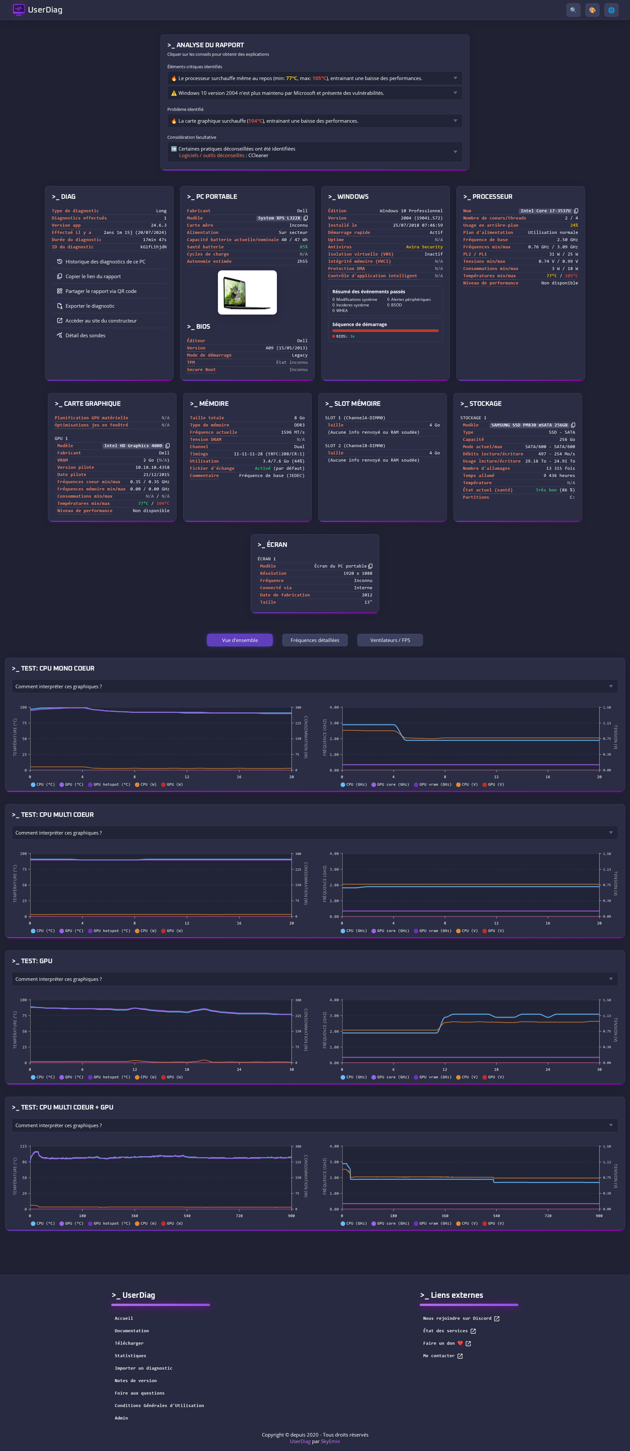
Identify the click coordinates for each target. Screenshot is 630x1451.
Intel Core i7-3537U (546, 211)
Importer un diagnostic (144, 1368)
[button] (109, 276)
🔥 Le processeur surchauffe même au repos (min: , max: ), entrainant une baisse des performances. (296, 78)
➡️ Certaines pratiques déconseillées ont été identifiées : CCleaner (233, 151)
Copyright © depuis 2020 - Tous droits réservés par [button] (315, 1437)
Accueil (124, 1318)
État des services (445, 1331)
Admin (121, 1418)
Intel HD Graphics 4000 (133, 446)
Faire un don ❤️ (443, 1343)
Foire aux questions (140, 1393)
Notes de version (136, 1381)
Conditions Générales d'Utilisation (159, 1406)
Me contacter (439, 1356)
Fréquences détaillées (315, 640)
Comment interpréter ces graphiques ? (58, 686)
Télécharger (129, 1343)
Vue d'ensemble (240, 640)
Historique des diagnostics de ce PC (105, 261)
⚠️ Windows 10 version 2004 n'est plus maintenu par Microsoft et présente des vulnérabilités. (277, 93)
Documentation (132, 1331)
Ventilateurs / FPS (390, 640)
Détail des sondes (85, 335)
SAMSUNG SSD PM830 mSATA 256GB (530, 425)
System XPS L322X (279, 218)
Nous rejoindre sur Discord (457, 1318)
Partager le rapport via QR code (101, 291)
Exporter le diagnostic (90, 305)
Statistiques (130, 1356)
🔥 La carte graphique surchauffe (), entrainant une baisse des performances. (264, 120)
